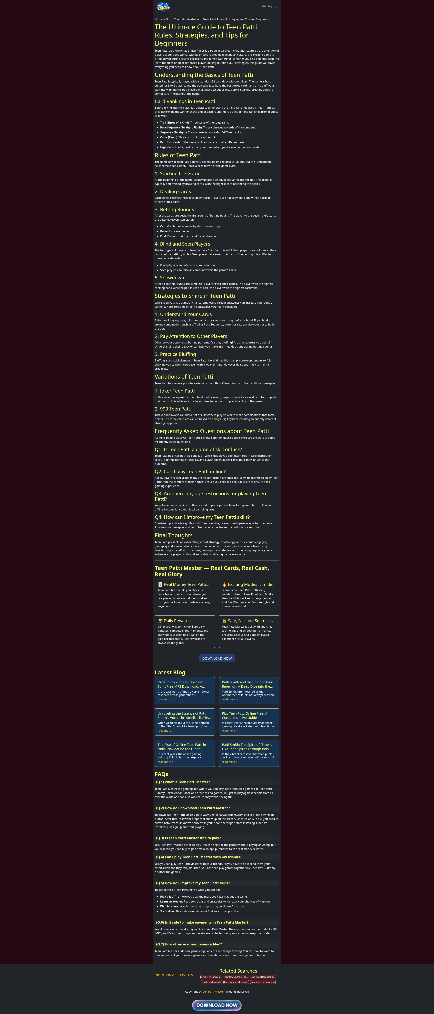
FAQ (190, 974)
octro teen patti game (211, 976)
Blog (168, 19)
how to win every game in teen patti (263, 982)
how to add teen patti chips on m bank (263, 976)
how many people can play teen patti (236, 982)
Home (159, 19)
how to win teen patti (211, 982)
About (170, 974)
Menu (272, 6)
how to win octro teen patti (237, 976)
